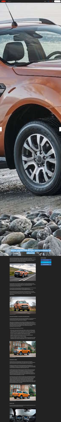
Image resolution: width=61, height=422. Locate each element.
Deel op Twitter (46, 262)
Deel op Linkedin (46, 264)
